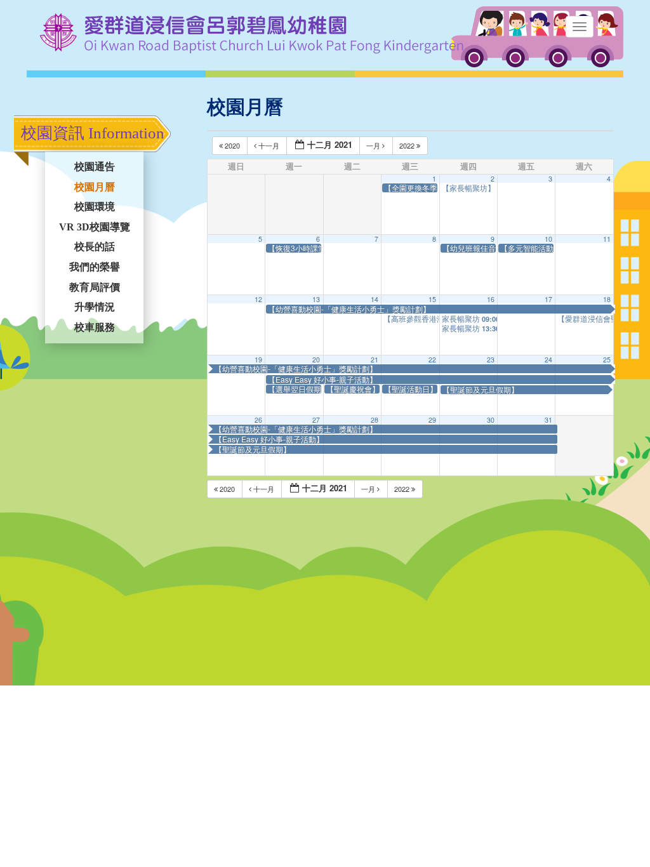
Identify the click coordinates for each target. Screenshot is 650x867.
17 (548, 299)
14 (374, 299)
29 (432, 420)
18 (607, 299)
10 (548, 239)
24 (548, 359)
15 (432, 299)
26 (258, 420)
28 (374, 420)
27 (316, 420)
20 (316, 359)
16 (490, 299)
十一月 (268, 145)
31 (548, 420)
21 (374, 359)
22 (432, 359)
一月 (374, 145)
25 (607, 359)
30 (490, 420)
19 (258, 359)
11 (607, 239)
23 (490, 359)
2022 (407, 145)
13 (316, 299)
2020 (232, 145)
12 (258, 299)
